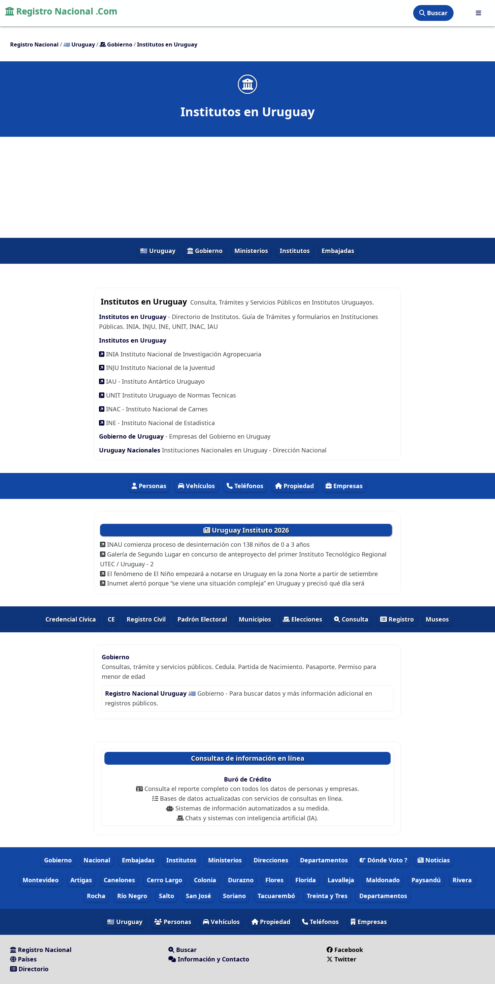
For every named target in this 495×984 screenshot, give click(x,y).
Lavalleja (341, 880)
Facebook (349, 950)
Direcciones (271, 860)
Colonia (205, 880)
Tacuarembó (276, 896)
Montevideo (41, 880)
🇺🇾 (79, 44)
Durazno (241, 880)
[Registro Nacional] (478, 13)
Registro (400, 619)
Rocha (96, 896)
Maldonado (383, 880)
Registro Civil (146, 619)
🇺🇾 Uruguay (157, 251)
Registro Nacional (43, 950)
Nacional (97, 860)
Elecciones (306, 619)
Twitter (345, 959)
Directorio (32, 969)
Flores (274, 880)
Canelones (119, 880)
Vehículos (199, 486)
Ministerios (251, 251)
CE (111, 619)
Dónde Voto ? (386, 860)
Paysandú (426, 880)
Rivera (462, 880)
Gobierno (208, 251)
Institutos (295, 251)
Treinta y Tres (327, 896)
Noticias (437, 860)
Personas (151, 486)
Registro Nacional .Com (66, 11)
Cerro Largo (164, 880)
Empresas (347, 486)
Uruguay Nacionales (129, 450)
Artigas (81, 880)
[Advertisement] (247, 187)
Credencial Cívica (70, 619)
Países (26, 959)
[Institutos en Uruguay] (247, 84)
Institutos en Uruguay (133, 317)
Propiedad (298, 486)
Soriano (234, 896)
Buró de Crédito (247, 779)
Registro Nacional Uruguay (146, 693)
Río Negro (132, 896)
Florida (305, 880)
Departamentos (324, 860)
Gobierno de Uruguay (131, 436)
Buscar (436, 13)
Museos (437, 619)
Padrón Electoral (202, 619)
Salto (166, 896)
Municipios (255, 619)
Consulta (354, 619)
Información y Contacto (212, 959)
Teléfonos (248, 486)
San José (198, 896)
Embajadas (338, 251)
